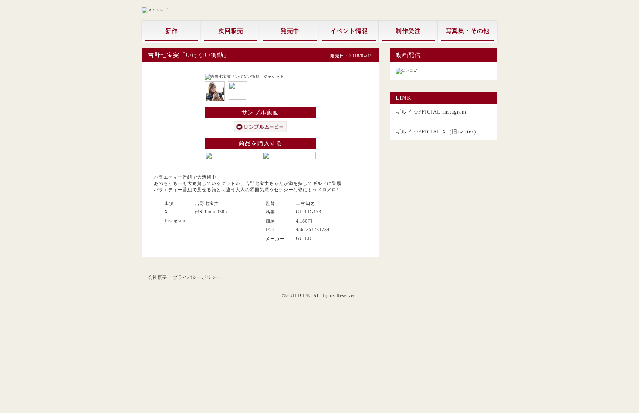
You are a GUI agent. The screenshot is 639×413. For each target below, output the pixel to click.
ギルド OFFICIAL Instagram (431, 112)
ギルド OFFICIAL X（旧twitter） (437, 132)
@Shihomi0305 (211, 211)
